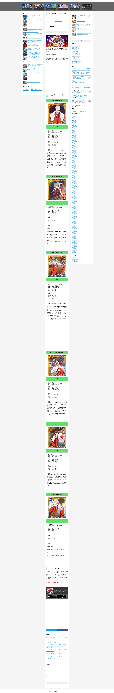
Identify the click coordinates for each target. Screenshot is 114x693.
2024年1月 (74, 152)
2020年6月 (74, 206)
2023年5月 (74, 162)
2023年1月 (74, 167)
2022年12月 (74, 168)
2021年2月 (74, 196)
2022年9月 (74, 172)
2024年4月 (74, 148)
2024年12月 (74, 138)
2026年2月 (74, 121)
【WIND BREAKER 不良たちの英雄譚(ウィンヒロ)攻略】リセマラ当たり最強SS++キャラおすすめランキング (34, 53)
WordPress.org (75, 261)
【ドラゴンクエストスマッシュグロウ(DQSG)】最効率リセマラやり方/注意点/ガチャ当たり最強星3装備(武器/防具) (81, 100)
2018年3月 (74, 240)
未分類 (73, 63)
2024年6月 (74, 146)
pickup (48, 22)
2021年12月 (74, 183)
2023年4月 (74, 163)
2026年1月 (74, 122)
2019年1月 (74, 227)
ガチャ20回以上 (75, 48)
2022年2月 (74, 181)
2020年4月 (74, 208)
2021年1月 (74, 197)
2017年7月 (74, 250)
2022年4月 (74, 178)
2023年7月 (74, 160)
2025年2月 (74, 136)
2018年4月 (74, 238)
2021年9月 (74, 187)
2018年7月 (74, 235)
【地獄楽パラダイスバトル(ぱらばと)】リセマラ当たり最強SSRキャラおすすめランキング (34, 20)
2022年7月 (74, 175)
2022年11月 (74, 170)
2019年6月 (74, 221)
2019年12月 (74, 213)
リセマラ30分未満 (76, 56)
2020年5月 (74, 207)
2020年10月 (74, 201)
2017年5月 (74, 252)
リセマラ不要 (75, 58)
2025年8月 (74, 128)
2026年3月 (74, 120)
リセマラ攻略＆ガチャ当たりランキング (29, 0)
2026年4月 (74, 118)
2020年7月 (74, 205)
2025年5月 (74, 132)
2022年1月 (74, 182)
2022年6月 (74, 176)
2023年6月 (74, 161)
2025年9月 (74, 127)
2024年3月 (74, 150)
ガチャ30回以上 (75, 49)
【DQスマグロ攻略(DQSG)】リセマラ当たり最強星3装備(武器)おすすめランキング (34, 25)
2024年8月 (74, 143)
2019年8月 (74, 218)
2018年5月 (74, 237)
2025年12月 (74, 123)
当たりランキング (53, 17)
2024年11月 (74, 140)
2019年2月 (74, 226)
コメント (48, 664)
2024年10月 (74, 141)
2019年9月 (74, 217)
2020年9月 (74, 202)
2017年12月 (74, 243)
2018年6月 (74, 236)
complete (26, 90)
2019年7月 (74, 220)
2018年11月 (74, 230)
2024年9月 (74, 142)
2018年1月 (74, 242)
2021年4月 (74, 193)
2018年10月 (74, 231)
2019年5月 (74, 222)
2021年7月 (74, 190)
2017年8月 (74, 248)
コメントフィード (76, 260)
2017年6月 (74, 251)
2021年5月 (74, 192)
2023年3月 (74, 165)
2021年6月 (74, 191)
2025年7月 (74, 130)
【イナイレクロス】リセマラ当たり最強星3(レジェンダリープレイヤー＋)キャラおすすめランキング (34, 16)
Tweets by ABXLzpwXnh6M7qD (79, 111)
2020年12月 (74, 198)
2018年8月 (74, 233)
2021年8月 (74, 188)
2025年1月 (74, 137)
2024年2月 (74, 151)
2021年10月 (74, 186)
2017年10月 (74, 246)
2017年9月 (74, 247)
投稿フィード (75, 259)
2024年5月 (74, 147)
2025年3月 (74, 135)
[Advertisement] (57, 79)
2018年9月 (74, 232)
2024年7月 (74, 145)
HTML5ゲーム (75, 46)
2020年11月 (74, 200)
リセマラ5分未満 (75, 57)
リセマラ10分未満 (76, 53)
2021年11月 (74, 185)
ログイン (74, 257)
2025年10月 (74, 126)
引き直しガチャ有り (76, 61)
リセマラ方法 (75, 59)
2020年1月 (74, 212)
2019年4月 (74, 223)
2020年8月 (74, 203)
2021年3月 (74, 195)
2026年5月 (74, 117)
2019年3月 (74, 225)
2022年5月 (74, 177)
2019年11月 (74, 215)
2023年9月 (74, 157)
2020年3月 (74, 210)
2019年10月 (74, 216)
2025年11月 (74, 125)
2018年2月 (74, 241)
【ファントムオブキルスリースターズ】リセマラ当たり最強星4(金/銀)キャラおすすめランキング (34, 29)
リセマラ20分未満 (76, 54)
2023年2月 (74, 166)
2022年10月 (74, 171)
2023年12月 (74, 153)
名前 (47, 675)
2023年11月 (74, 155)
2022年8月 (74, 173)
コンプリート (75, 52)
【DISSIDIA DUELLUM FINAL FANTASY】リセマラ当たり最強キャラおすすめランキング (34, 33)
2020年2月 (74, 211)
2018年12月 (74, 228)
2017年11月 (74, 245)
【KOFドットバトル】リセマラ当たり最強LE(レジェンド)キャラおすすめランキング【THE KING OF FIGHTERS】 (56, 646)
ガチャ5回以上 (75, 51)
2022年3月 (74, 180)
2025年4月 (74, 133)
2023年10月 (74, 156)
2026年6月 (74, 116)
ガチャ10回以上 (75, 47)
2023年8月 (74, 158)
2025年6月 (74, 131)
